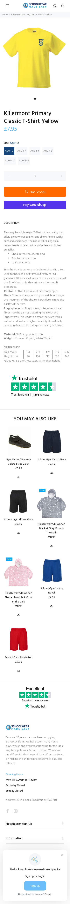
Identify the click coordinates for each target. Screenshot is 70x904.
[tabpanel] (35, 60)
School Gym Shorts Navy (51, 459)
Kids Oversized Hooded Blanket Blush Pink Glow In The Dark (18, 597)
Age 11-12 (24, 160)
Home (5, 15)
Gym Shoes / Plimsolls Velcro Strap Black (18, 461)
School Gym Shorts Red (18, 657)
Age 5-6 (34, 151)
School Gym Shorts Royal (51, 590)
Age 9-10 (10, 160)
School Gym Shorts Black (18, 519)
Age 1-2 (9, 151)
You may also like (35, 419)
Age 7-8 (47, 151)
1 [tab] (35, 99)
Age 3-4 (21, 151)
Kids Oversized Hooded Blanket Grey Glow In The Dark (51, 528)
